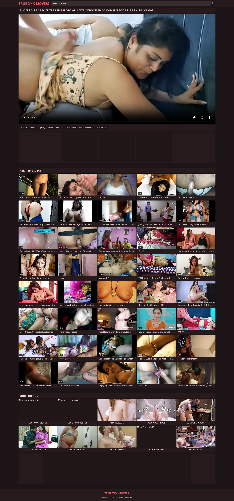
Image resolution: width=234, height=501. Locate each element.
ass (63, 128)
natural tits (101, 128)
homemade (89, 128)
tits (57, 128)
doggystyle (71, 128)
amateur (33, 128)
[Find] (213, 3)
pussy (42, 128)
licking (50, 128)
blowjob (24, 128)
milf (80, 128)
